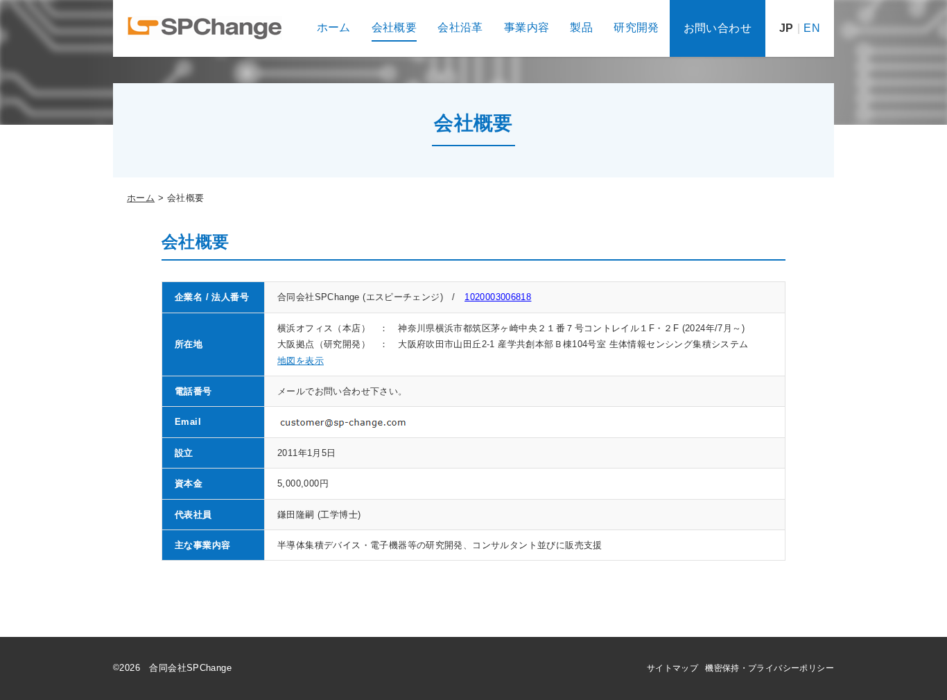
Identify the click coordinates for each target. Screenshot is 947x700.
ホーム (141, 198)
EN (811, 28)
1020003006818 (497, 297)
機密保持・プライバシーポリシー (769, 668)
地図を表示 (300, 361)
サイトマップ (672, 668)
